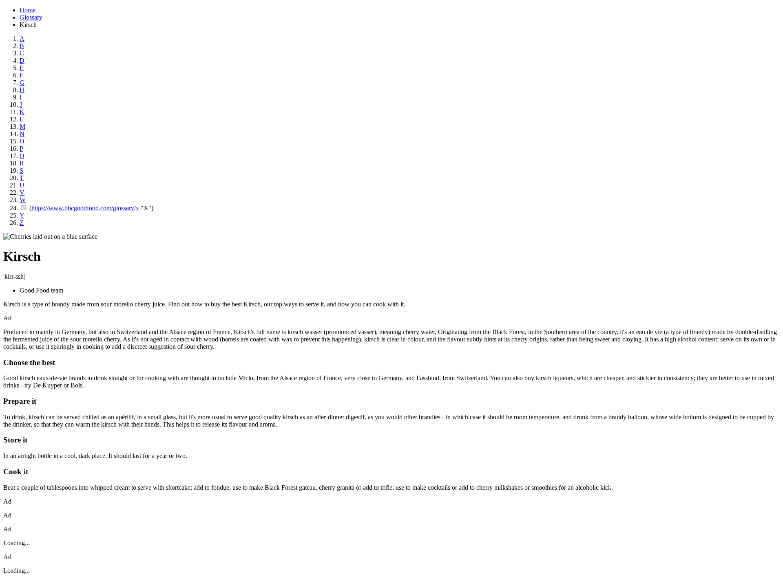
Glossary (31, 17)
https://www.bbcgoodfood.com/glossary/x (85, 208)
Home (27, 10)
